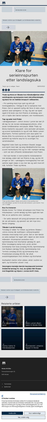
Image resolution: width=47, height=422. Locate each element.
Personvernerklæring (37, 394)
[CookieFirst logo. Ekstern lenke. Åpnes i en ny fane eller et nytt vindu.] (2, 396)
